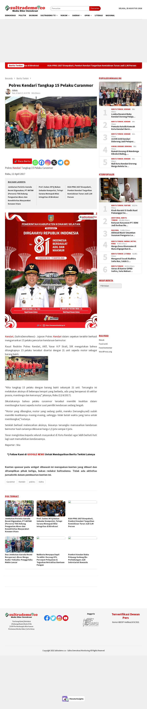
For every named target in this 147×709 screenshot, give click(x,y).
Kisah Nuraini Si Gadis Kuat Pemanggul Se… (124, 211)
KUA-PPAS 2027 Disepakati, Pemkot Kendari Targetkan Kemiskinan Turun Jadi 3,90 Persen (72, 65)
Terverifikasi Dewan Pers (126, 616)
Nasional (115, 230)
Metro (133, 241)
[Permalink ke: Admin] (8, 91)
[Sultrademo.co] (25, 8)
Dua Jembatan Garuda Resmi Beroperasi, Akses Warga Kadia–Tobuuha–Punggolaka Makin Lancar (18, 558)
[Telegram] (60, 162)
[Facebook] (41, 162)
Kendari (16, 167)
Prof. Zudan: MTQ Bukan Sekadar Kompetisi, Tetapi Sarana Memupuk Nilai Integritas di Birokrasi (49, 522)
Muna (113, 244)
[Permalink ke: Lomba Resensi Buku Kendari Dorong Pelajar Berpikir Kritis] (120, 94)
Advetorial (115, 218)
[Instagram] (48, 162)
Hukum (114, 146)
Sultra (41, 481)
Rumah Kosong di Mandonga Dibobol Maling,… (125, 152)
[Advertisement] (73, 41)
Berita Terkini (117, 109)
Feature (127, 205)
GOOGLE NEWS (35, 454)
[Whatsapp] (35, 162)
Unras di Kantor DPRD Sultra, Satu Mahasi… (122, 270)
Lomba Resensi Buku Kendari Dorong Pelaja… (123, 115)
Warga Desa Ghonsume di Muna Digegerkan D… (123, 247)
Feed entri (103, 344)
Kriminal (128, 146)
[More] (67, 162)
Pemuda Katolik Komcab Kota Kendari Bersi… (123, 127)
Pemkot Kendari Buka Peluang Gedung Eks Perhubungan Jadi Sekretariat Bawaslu (78, 558)
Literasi (127, 254)
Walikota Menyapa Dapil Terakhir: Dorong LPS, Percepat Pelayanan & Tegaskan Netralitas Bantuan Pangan (50, 559)
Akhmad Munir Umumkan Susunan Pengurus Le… (123, 234)
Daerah (127, 241)
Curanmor (11, 481)
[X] (54, 162)
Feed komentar (105, 347)
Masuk (101, 340)
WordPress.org (105, 351)
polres (32, 481)
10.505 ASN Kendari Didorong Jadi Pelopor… (123, 140)
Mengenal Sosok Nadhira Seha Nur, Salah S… (123, 260)
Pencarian (95, 8)
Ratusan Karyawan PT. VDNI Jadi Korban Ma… (124, 224)
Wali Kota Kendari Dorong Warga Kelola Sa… (124, 165)
